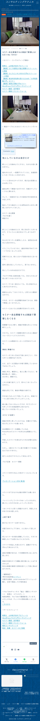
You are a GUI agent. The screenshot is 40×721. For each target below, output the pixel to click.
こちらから (6, 604)
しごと (8, 703)
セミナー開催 (24, 48)
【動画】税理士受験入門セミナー (14, 83)
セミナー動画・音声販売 (11, 89)
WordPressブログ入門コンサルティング (16, 86)
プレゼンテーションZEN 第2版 (13, 481)
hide (12, 151)
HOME (3, 703)
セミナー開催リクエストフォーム (14, 91)
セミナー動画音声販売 (8, 708)
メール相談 (19, 708)
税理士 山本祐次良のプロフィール (15, 66)
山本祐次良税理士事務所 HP (20, 711)
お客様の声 (10, 709)
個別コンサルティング (10, 625)
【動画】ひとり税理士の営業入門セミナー (25, 715)
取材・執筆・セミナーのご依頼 (13, 628)
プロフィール (8, 715)
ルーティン (17, 577)
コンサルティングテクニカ (20, 2)
